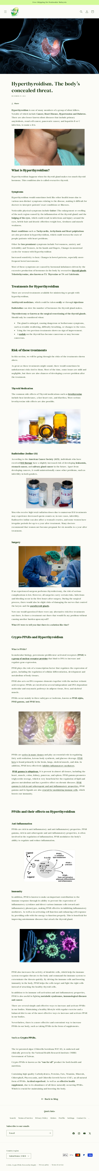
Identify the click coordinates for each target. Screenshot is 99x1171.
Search (13, 1118)
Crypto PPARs (17, 1165)
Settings (70, 1118)
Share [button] (16, 103)
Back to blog (51, 1099)
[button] (5, 11)
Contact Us (81, 1118)
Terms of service (58, 1165)
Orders (53, 1118)
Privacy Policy (41, 1118)
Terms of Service (25, 1118)
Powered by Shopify (29, 1165)
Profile (62, 1118)
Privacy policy (44, 1165)
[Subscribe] (50, 1133)
